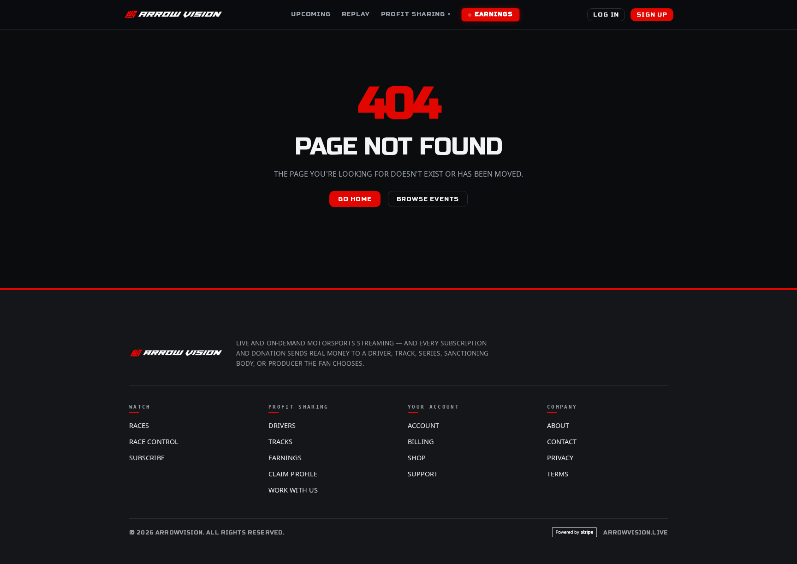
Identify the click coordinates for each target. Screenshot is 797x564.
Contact (562, 441)
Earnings (494, 14)
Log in (606, 14)
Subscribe (147, 457)
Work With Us (293, 490)
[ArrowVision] (173, 15)
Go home (355, 199)
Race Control (153, 441)
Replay (356, 14)
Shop (417, 457)
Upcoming (311, 14)
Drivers (282, 425)
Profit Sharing (416, 14)
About (558, 425)
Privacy (560, 457)
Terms (557, 473)
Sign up (651, 14)
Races (139, 425)
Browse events (428, 199)
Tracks (280, 441)
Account (424, 425)
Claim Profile (292, 473)
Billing (421, 441)
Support (423, 473)
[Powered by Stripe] (574, 532)
